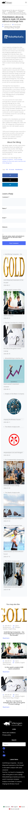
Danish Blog (16, 26)
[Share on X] (10, 180)
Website (4, 227)
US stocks (11, 169)
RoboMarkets (19, 169)
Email (4, 217)
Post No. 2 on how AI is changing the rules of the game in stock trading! (14, 702)
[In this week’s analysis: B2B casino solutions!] (14, 650)
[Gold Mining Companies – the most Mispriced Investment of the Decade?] (14, 615)
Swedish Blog (8, 26)
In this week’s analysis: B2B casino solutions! (14, 668)
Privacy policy (6, 735)
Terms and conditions (9, 732)
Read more (6, 638)
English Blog (12, 629)
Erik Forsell (17, 24)
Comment (5, 197)
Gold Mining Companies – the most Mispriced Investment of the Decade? (14, 633)
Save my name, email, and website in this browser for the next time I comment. (13, 237)
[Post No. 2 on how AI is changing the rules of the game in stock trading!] (14, 684)
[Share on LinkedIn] (10, 185)
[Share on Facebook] (10, 175)
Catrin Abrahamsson (11, 626)
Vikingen (17, 28)
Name (4, 208)
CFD (7, 169)
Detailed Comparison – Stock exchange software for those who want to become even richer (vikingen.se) (14, 161)
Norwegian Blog (9, 28)
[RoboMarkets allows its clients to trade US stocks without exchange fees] (14, 37)
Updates (5, 629)
